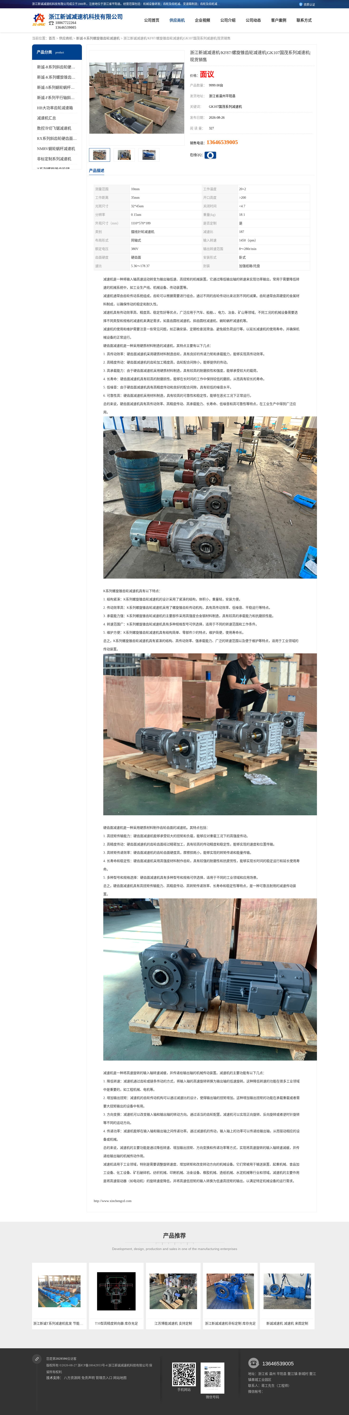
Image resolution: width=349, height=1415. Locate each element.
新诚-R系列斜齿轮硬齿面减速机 (63, 67)
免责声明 (88, 1378)
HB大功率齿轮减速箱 (55, 108)
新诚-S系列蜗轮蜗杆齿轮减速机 (63, 87)
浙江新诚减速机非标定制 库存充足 (130, 1323)
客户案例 (278, 20)
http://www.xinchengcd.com (113, 1201)
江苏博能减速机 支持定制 (73, 1323)
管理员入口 (104, 1378)
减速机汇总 (46, 118)
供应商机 (177, 20)
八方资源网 (72, 1378)
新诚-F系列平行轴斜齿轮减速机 (63, 98)
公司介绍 (228, 20)
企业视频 (202, 20)
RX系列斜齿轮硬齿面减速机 (60, 139)
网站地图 (120, 1378)
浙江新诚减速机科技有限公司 (128, 1365)
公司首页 (151, 20)
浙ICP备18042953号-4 (93, 1365)
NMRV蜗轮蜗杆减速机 (56, 149)
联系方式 (304, 20)
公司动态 (253, 20)
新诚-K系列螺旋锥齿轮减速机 (98, 38)
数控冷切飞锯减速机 (54, 128)
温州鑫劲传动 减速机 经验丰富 (244, 1323)
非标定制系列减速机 (54, 159)
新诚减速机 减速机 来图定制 (187, 1323)
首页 (52, 38)
